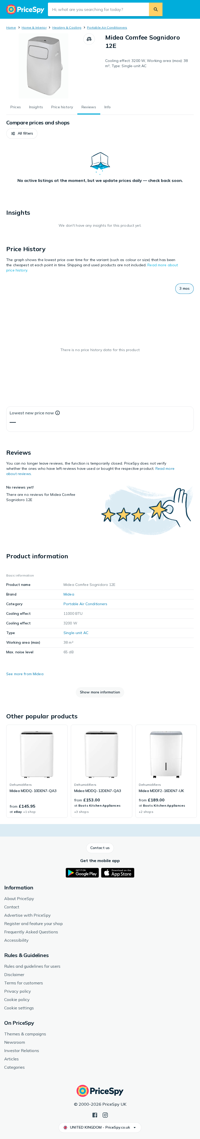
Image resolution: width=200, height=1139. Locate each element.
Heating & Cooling (66, 27)
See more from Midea (24, 674)
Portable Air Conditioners (107, 27)
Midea (69, 594)
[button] (22, 133)
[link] (37, 771)
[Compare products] (89, 39)
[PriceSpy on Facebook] (95, 1114)
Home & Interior (34, 27)
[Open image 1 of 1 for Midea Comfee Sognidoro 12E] (44, 65)
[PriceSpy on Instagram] (105, 1114)
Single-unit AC (76, 632)
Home (11, 27)
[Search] (155, 9)
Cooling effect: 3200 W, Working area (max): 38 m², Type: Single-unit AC (146, 63)
